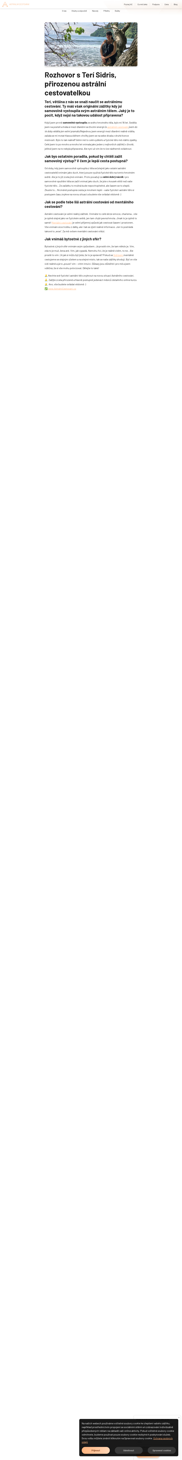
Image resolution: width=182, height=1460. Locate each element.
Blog (175, 4)
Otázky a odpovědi (79, 11)
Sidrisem (118, 255)
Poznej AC (128, 4)
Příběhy (106, 11)
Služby (117, 11)
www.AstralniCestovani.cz (62, 288)
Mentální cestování (62, 222)
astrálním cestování (117, 126)
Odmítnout (128, 1450)
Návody (95, 11)
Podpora (155, 4)
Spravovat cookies (162, 1450)
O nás (64, 11)
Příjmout (95, 1450)
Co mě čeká (142, 4)
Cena (167, 4)
